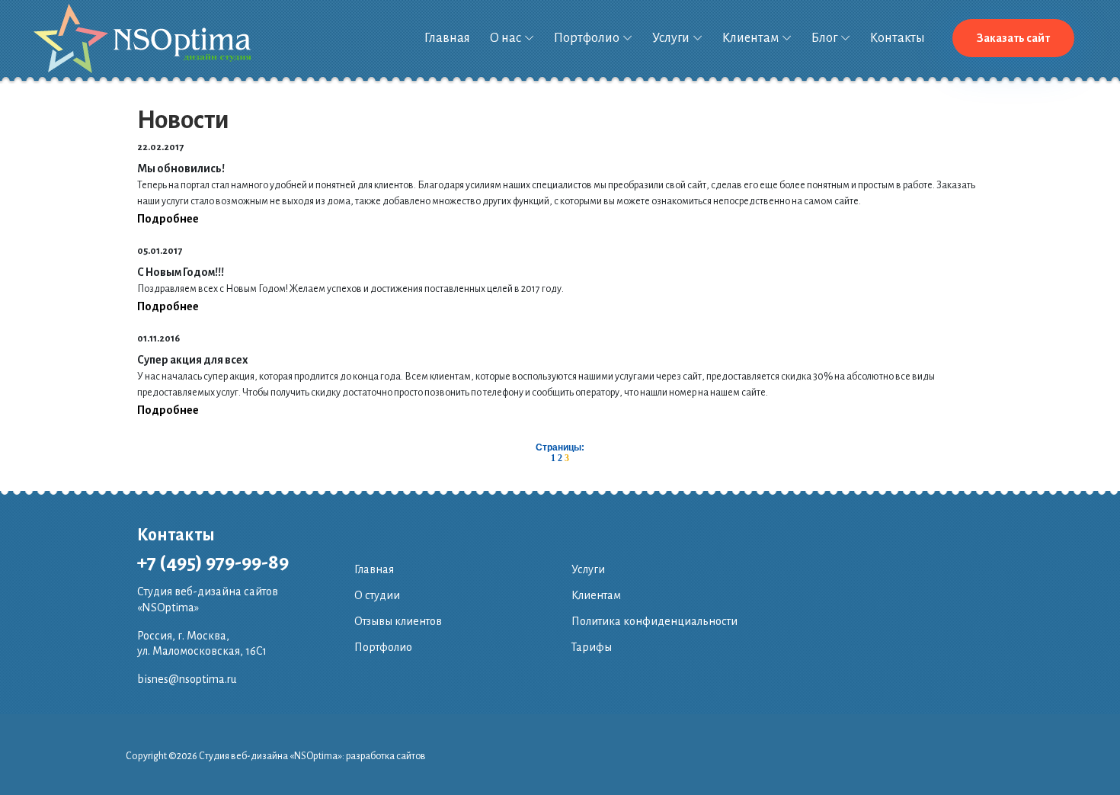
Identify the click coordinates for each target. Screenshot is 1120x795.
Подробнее (168, 219)
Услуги (671, 38)
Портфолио (586, 38)
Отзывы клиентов (398, 621)
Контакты (897, 38)
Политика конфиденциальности (654, 621)
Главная (447, 38)
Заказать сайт (1013, 38)
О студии (377, 595)
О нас (505, 38)
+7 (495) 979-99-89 (213, 562)
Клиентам (750, 38)
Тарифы (591, 647)
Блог (824, 38)
